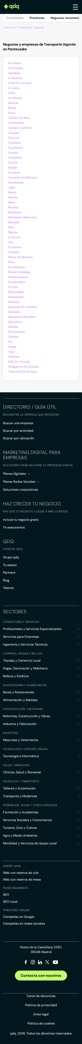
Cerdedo (14, 143)
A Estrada (15, 68)
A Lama (13, 88)
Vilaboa (13, 357)
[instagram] (33, 963)
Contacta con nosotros (41, 975)
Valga (12, 347)
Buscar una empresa (18, 423)
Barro (12, 108)
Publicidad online (16, 910)
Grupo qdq (11, 557)
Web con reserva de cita (20, 873)
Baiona (13, 103)
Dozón (12, 168)
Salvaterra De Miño (22, 317)
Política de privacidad (41, 1005)
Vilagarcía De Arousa (23, 367)
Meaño (13, 197)
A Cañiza (14, 63)
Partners (9, 572)
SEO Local (10, 901)
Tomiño (13, 337)
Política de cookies (41, 1023)
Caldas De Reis (19, 118)
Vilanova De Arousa (22, 372)
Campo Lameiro (19, 128)
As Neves (15, 98)
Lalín (11, 187)
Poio (11, 262)
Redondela (16, 292)
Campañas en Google (18, 917)
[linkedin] (40, 963)
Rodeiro (13, 302)
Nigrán (13, 232)
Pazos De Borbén (20, 257)
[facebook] (26, 963)
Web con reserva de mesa (22, 879)
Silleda (13, 327)
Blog (6, 580)
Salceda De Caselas (22, 307)
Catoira (13, 138)
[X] (47, 963)
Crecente (15, 158)
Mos (11, 227)
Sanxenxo (15, 322)
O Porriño (15, 247)
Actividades (15, 18)
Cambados (16, 123)
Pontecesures (18, 277)
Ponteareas (16, 267)
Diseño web (11, 866)
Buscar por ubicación (18, 438)
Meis (11, 202)
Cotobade (15, 148)
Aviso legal (41, 1014)
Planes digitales (14, 474)
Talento (8, 588)
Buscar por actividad (18, 431)
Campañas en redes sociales (24, 923)
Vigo (11, 352)
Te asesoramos (14, 527)
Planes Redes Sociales (19, 482)
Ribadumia (16, 297)
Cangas (13, 133)
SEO (6, 895)
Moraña (13, 222)
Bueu (12, 113)
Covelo (13, 153)
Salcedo (14, 312)
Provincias (37, 18)
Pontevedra (16, 282)
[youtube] (55, 964)
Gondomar (16, 183)
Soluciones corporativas (20, 489)
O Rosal (13, 252)
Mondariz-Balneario (22, 217)
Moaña (13, 207)
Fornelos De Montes (22, 178)
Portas (13, 287)
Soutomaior (16, 332)
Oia (10, 242)
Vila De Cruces (19, 362)
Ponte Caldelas (19, 272)
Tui (10, 342)
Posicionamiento (15, 888)
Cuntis (13, 163)
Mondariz (14, 212)
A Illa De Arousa (19, 83)
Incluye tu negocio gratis (21, 520)
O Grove (14, 237)
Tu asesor (10, 565)
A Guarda (15, 78)
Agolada (14, 73)
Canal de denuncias (41, 996)
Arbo (11, 93)
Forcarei (14, 173)
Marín (12, 192)
